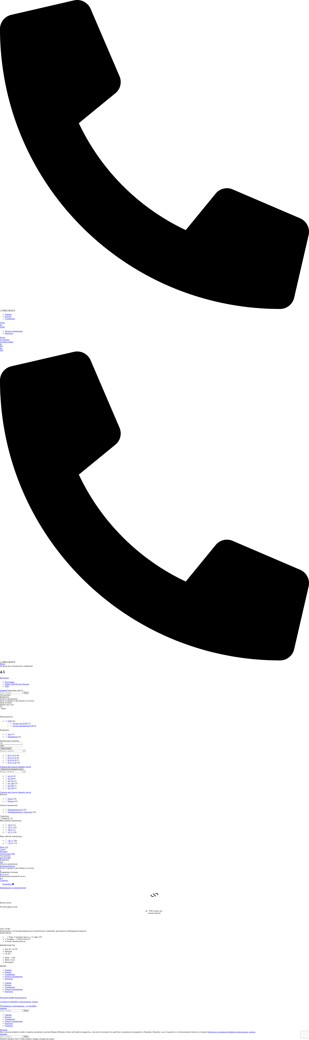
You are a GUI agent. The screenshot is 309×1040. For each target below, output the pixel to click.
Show (4, 847)
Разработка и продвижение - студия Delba (19, 1006)
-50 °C (10, 827)
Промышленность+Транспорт (20, 812)
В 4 (1, 878)
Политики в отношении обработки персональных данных (231, 1032)
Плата (10, 799)
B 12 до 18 (12, 760)
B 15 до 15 (12, 755)
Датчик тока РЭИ (20, 723)
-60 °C (10, 830)
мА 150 (11, 788)
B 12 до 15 (12, 758)
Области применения (13, 977)
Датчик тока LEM (7, 854)
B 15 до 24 (12, 763)
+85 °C (10, 841)
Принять (3, 1034)
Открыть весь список (9, 767)
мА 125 (11, 781)
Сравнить (9, 1026)
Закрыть (3, 1008)
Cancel (2, 849)
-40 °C (10, 825)
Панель (11, 801)
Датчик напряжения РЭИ (23, 726)
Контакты (9, 979)
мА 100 (11, 783)
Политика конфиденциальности (13, 998)
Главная (3, 690)
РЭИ (10, 721)
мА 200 (11, 786)
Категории (4, 678)
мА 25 (10, 776)
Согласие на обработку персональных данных (19, 1002)
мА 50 (10, 778)
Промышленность (15, 810)
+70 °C (10, 843)
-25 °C (10, 832)
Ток (9, 734)
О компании (10, 974)
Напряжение (13, 737)
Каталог (8, 972)
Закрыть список (24, 767)
